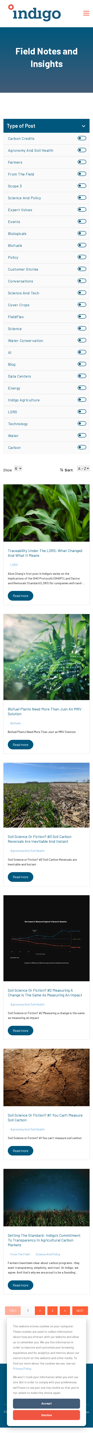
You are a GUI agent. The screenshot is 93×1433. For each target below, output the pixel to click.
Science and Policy (48, 1254)
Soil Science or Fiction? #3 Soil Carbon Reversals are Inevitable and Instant (39, 839)
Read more (20, 596)
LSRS (14, 564)
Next (80, 1310)
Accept (46, 1403)
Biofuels (15, 723)
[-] (46, 513)
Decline (46, 1415)
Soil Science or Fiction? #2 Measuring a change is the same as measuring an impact (45, 992)
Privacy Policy (22, 1368)
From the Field (20, 1254)
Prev (12, 1310)
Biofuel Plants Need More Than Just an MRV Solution (45, 711)
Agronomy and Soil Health (27, 850)
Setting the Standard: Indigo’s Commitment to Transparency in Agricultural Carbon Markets (44, 1240)
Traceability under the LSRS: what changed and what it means (45, 553)
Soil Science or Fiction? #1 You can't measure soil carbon (45, 1117)
